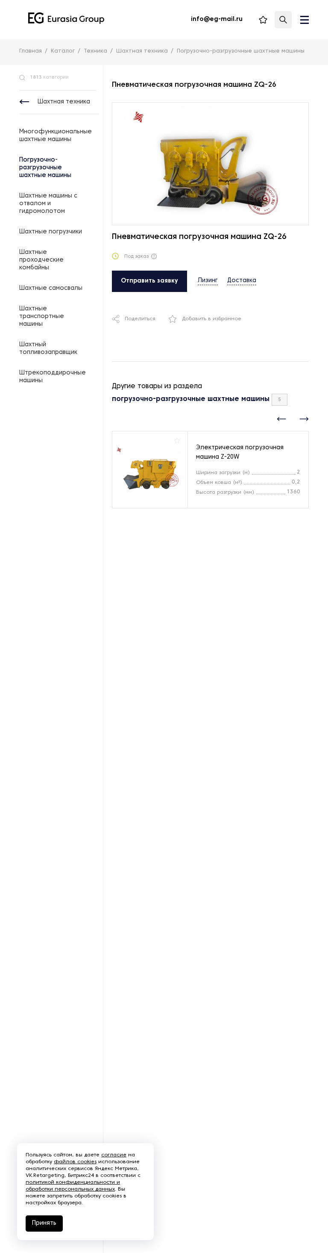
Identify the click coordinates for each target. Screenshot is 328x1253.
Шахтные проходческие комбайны (41, 260)
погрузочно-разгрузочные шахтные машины (190, 399)
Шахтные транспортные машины (41, 316)
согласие (113, 1155)
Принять (44, 1223)
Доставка (241, 280)
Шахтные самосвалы (50, 288)
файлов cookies (75, 1162)
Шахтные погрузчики (50, 232)
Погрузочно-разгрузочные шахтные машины (45, 167)
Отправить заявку (149, 281)
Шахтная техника (64, 102)
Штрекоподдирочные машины (52, 376)
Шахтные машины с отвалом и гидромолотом (48, 203)
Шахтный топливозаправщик (48, 348)
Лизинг (208, 280)
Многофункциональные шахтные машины (55, 135)
